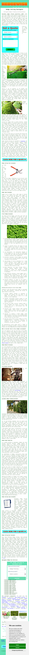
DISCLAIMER (25, 7)
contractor (16, 80)
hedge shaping (23, 508)
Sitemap (2, 640)
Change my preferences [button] (17, 650)
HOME (13, 7)
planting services (11, 598)
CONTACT (22, 7)
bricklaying (24, 603)
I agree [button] (17, 644)
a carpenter (17, 601)
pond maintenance (16, 599)
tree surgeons (10, 608)
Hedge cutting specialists (8, 553)
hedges (19, 18)
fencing (25, 604)
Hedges (24, 101)
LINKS (16, 7)
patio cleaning (21, 602)
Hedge (3, 141)
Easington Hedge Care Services (9, 560)
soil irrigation (12, 604)
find (6, 537)
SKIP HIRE (23, 608)
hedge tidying (16, 518)
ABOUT (19, 7)
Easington (23, 141)
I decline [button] (17, 647)
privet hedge (17, 289)
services (4, 155)
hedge (22, 55)
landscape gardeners (7, 600)
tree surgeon (18, 390)
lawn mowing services (20, 597)
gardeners (25, 148)
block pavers (5, 602)
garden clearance (11, 603)
